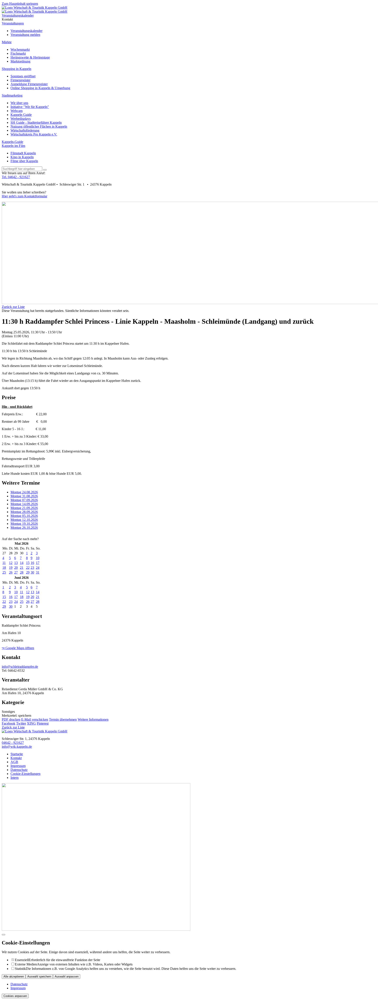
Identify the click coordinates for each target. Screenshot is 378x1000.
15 (28, 563)
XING (31, 723)
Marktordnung (20, 61)
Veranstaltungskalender (26, 31)
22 (28, 567)
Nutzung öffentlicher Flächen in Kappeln (38, 126)
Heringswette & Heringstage (30, 57)
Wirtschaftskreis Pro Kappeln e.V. (33, 134)
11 (4, 563)
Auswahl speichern (39, 976)
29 (28, 572)
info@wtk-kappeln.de (17, 746)
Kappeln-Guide (12, 142)
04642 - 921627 (13, 742)
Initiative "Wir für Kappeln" (29, 107)
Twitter (21, 723)
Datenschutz (19, 984)
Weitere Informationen (93, 719)
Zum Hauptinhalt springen (20, 3)
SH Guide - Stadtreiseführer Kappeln (36, 122)
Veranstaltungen (13, 23)
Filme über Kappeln (24, 161)
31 (37, 572)
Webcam (16, 111)
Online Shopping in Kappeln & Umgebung (40, 88)
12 (10, 563)
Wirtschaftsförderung (24, 130)
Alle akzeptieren (14, 976)
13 (16, 563)
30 (32, 572)
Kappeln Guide (21, 115)
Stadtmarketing (12, 95)
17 (37, 563)
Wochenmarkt (20, 49)
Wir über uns (19, 103)
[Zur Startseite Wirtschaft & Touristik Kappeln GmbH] (34, 7)
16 (32, 563)
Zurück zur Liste (13, 307)
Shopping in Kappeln (16, 69)
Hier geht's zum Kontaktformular (24, 196)
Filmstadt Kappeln (23, 153)
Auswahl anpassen (67, 976)
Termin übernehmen (63, 719)
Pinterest (43, 723)
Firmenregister (20, 80)
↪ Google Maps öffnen (18, 648)
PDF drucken (11, 719)
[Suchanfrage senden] (45, 169)
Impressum (18, 988)
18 (4, 567)
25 (4, 572)
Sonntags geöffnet (22, 76)
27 (16, 572)
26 (10, 572)
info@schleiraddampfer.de (20, 666)
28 (21, 572)
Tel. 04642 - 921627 (16, 177)
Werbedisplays (20, 118)
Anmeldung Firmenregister (29, 84)
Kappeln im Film (13, 146)
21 (21, 567)
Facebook (8, 723)
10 (37, 558)
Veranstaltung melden (25, 35)
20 (16, 567)
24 (37, 567)
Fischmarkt (18, 53)
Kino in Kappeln (22, 157)
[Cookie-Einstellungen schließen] (3, 934)
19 (10, 567)
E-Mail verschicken (34, 719)
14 (21, 563)
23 (32, 567)
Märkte (7, 42)
